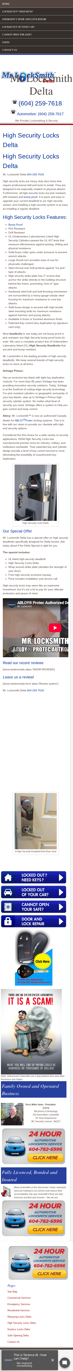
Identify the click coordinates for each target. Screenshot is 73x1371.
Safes (5, 42)
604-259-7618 (35, 174)
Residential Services (18, 1310)
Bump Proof (15, 224)
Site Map (12, 1291)
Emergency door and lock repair (24, 19)
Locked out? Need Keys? (17, 11)
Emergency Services (18, 1304)
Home (5, 3)
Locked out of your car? (18, 26)
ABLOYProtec (24, 420)
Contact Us (9, 50)
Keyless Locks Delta (18, 1329)
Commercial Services (19, 1297)
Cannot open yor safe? (17, 34)
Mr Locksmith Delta (41, 84)
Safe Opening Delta (18, 1335)
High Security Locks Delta (21, 1323)
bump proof (30, 196)
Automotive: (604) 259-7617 (40, 114)
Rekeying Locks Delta (19, 1316)
